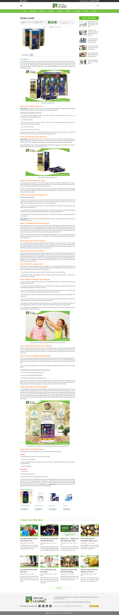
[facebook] (92, 1)
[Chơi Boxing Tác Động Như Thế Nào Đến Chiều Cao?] (49, 530)
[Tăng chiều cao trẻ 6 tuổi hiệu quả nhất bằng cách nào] (70, 561)
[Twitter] (52, 22)
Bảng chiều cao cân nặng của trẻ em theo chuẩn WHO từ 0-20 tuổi (93, 24)
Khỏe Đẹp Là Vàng (30, 22)
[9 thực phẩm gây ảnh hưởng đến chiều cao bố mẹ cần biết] (90, 530)
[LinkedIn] (55, 22)
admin (25, 543)
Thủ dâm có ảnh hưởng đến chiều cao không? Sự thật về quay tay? (93, 33)
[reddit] (98, 1)
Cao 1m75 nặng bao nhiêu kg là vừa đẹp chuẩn (93, 62)
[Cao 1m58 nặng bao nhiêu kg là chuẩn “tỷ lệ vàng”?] (29, 530)
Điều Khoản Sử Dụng (77, 606)
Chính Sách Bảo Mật (65, 606)
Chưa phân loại (57, 27)
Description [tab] (25, 55)
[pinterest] (94, 1)
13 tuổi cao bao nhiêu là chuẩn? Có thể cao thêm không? (93, 48)
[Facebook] (49, 22)
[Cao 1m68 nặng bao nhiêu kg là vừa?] (29, 561)
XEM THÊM (59, 587)
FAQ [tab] (31, 55)
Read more (24, 509)
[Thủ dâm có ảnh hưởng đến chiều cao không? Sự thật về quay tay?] (83, 32)
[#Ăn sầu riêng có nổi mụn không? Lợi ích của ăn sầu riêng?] (90, 561)
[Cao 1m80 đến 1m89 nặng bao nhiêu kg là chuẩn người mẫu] (83, 54)
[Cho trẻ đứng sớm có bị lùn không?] (49, 561)
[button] (44, 27)
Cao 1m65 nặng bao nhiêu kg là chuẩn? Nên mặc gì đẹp (93, 40)
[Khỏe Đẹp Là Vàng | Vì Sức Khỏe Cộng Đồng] (59, 5)
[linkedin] (96, 1)
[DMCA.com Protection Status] (94, 606)
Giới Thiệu (56, 606)
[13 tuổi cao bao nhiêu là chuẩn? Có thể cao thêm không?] (83, 47)
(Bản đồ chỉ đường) (86, 602)
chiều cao (46, 484)
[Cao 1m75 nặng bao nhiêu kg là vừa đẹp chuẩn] (83, 61)
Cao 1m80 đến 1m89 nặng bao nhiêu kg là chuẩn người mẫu (93, 55)
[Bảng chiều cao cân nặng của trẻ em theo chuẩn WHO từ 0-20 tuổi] (83, 24)
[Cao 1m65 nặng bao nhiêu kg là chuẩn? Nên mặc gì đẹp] (83, 40)
